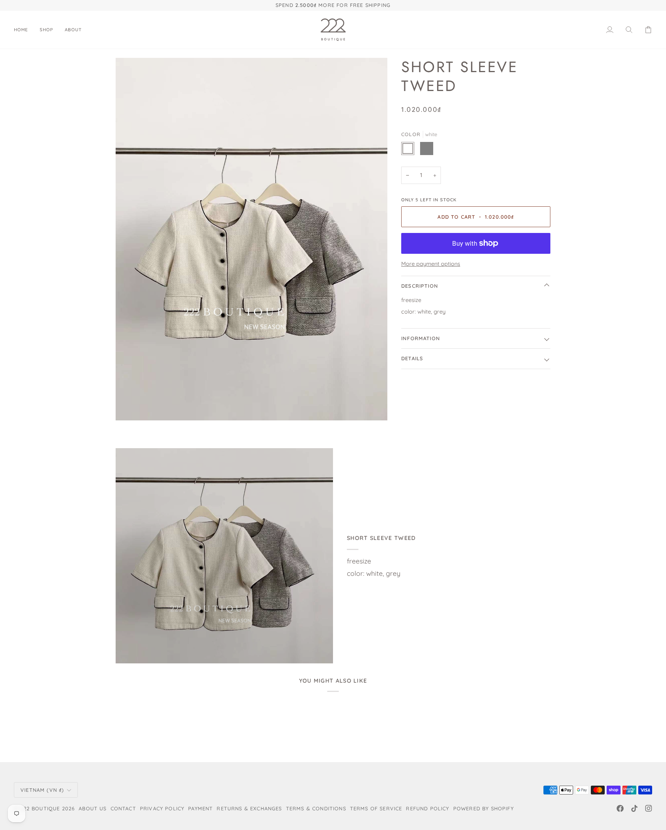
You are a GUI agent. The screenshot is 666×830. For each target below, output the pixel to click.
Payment (200, 808)
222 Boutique (40, 808)
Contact (123, 808)
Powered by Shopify (483, 808)
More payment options (430, 263)
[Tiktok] (634, 808)
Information (420, 338)
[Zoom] (251, 239)
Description (419, 286)
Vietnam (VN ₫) (42, 790)
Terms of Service (376, 808)
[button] (46, 30)
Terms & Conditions (316, 808)
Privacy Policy (162, 808)
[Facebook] (620, 808)
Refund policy (427, 808)
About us (92, 808)
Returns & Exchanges (249, 808)
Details (412, 358)
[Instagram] (648, 808)
